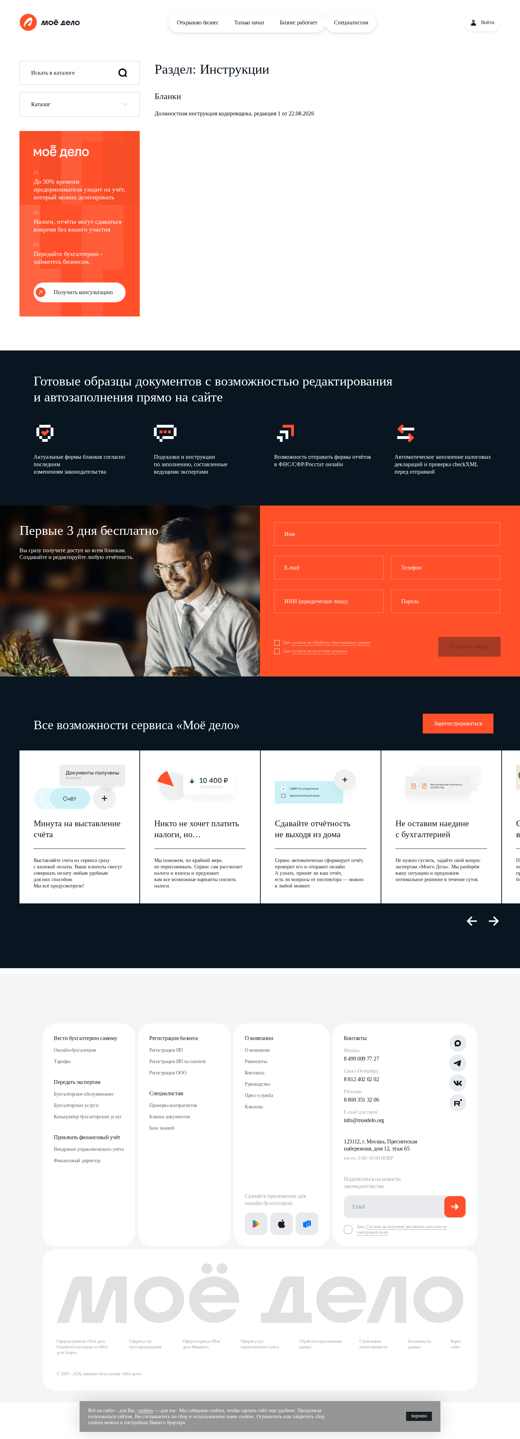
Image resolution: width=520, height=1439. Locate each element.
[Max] (457, 1043)
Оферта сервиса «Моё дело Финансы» (201, 1344)
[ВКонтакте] (457, 1082)
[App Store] (281, 1223)
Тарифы (62, 1061)
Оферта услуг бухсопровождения (145, 1344)
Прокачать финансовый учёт (87, 1137)
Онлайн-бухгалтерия (75, 1050)
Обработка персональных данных (320, 1344)
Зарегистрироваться (458, 723)
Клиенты (254, 1106)
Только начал (249, 22)
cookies (145, 1410)
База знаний (161, 1128)
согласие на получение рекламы (319, 651)
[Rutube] (457, 1102)
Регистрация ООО (167, 1072)
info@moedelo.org (364, 1120)
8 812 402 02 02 (361, 1079)
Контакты (254, 1072)
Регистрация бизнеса (173, 1038)
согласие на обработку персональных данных (331, 642)
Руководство (257, 1084)
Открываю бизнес (198, 22)
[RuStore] (307, 1223)
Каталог (41, 104)
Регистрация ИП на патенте (177, 1061)
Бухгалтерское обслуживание (84, 1094)
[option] (83, 448)
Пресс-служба (259, 1095)
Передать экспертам (77, 1082)
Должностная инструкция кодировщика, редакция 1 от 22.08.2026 (234, 113)
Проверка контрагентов (173, 1105)
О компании (259, 1038)
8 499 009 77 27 (361, 1059)
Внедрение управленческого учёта (88, 1149)
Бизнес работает (298, 22)
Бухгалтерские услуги (76, 1105)
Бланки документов (169, 1116)
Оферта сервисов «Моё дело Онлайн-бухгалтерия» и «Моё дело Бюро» (82, 1347)
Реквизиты (256, 1061)
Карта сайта (456, 1344)
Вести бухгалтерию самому (85, 1038)
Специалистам (351, 22)
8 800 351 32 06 (361, 1100)
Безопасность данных (419, 1344)
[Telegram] (457, 1063)
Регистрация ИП (166, 1050)
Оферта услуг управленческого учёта (260, 1344)
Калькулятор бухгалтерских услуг (88, 1116)
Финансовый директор (77, 1160)
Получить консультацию (83, 292)
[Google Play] (256, 1223)
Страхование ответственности (373, 1344)
